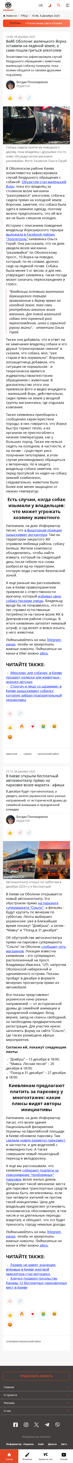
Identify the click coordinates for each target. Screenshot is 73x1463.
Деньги (52, 1444)
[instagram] (26, 1424)
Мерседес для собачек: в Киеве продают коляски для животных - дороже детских (34, 677)
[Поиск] (59, 5)
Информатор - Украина (20, 1444)
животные (11, 754)
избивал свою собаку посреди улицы (33, 598)
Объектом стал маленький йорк (36, 184)
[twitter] (36, 1424)
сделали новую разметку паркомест (35, 1140)
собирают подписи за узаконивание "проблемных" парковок (32, 1175)
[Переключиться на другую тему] (50, 5)
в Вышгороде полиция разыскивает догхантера (34, 532)
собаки (27, 754)
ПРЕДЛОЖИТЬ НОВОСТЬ (36, 1376)
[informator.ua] (8, 5)
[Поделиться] (20, 98)
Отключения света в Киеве (44, 23)
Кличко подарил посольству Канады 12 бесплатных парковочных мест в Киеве (36, 1283)
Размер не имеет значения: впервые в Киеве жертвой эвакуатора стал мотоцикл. (31, 1269)
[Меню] (68, 5)
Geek (41, 1444)
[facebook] (15, 1424)
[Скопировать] (29, 98)
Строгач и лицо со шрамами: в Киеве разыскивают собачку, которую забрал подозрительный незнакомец (34, 693)
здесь (44, 653)
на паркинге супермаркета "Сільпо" (32, 905)
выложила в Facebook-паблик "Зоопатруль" (30, 236)
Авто (64, 1444)
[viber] (57, 1424)
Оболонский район (48, 754)
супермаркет (13, 1341)
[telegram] (47, 1424)
